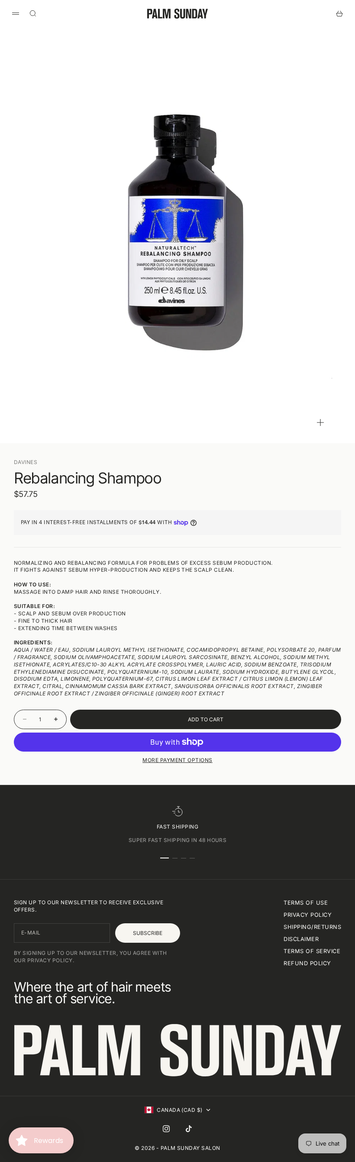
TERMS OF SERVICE (312, 951)
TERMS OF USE (306, 903)
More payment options (177, 760)
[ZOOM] (320, 422)
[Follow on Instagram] (166, 1128)
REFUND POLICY (307, 963)
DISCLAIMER (301, 939)
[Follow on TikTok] (188, 1128)
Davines (25, 462)
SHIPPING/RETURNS (312, 927)
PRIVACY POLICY (308, 915)
